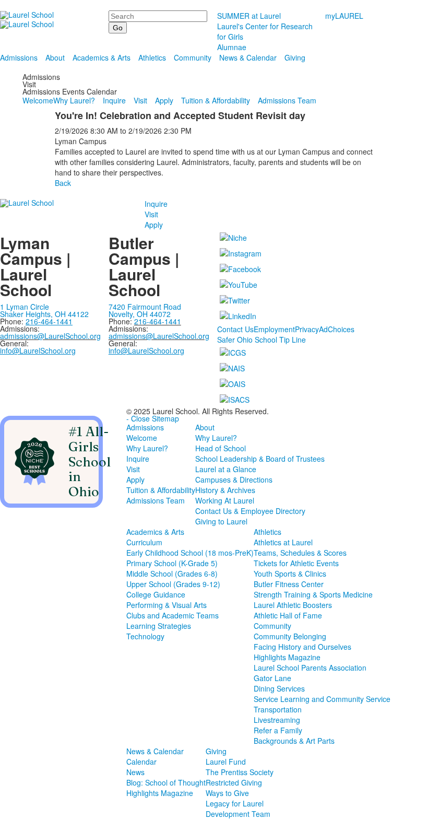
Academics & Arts (101, 57)
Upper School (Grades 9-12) (173, 584)
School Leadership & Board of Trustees (260, 458)
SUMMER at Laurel (249, 15)
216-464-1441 (157, 321)
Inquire (114, 100)
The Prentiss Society (240, 772)
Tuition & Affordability (215, 100)
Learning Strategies (158, 626)
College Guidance (155, 594)
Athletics (152, 57)
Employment (274, 329)
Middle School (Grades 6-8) (172, 573)
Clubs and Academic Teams (172, 615)
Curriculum (144, 542)
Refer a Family (278, 730)
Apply (164, 100)
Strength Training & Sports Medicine (313, 594)
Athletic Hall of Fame (288, 615)
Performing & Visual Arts (166, 605)
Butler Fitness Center (289, 584)
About (55, 57)
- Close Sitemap (152, 418)
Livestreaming (277, 720)
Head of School (220, 448)
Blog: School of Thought (166, 782)
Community (192, 57)
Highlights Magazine (287, 657)
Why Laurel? (74, 100)
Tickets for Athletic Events (296, 563)
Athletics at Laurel (283, 542)
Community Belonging (290, 636)
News (135, 772)
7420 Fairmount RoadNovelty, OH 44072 (145, 310)
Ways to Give (227, 793)
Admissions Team (287, 100)
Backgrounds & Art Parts (294, 740)
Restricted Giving (234, 782)
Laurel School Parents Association (310, 667)
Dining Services (279, 688)
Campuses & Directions (233, 479)
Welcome (37, 100)
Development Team (238, 814)
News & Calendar (248, 57)
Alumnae (231, 47)
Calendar (141, 761)
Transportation (278, 709)
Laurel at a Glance (225, 469)
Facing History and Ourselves (302, 646)
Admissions (19, 57)
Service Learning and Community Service (322, 699)
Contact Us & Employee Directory (250, 511)
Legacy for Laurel (235, 803)
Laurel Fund (226, 761)
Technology (145, 636)
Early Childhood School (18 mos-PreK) (190, 552)
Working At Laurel (224, 500)
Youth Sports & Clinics (290, 573)
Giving (294, 57)
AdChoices (336, 329)
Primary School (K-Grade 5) (172, 563)
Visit (140, 100)
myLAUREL (344, 15)
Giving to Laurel (221, 521)
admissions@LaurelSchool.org (50, 336)
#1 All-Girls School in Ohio (89, 461)
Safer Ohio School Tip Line (261, 339)
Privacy (307, 329)
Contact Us (235, 329)
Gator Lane (272, 678)
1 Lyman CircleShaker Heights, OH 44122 (44, 310)
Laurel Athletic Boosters (293, 605)
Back (63, 183)
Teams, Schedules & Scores (300, 552)
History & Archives (225, 490)
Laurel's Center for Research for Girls (265, 31)
